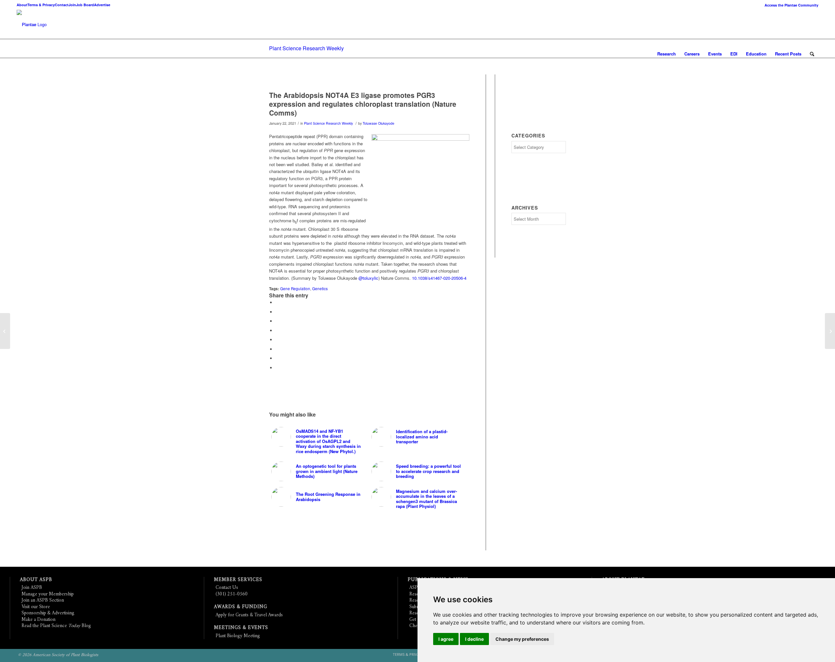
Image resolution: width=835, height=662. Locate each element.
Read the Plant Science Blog (56, 626)
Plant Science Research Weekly (306, 48)
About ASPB (36, 579)
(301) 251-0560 (232, 594)
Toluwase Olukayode (378, 123)
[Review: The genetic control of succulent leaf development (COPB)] (830, 331)
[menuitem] (789, 5)
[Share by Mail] (277, 368)
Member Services (238, 579)
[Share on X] (277, 312)
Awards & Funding (240, 607)
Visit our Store (36, 607)
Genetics (320, 288)
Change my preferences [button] (522, 639)
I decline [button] (474, 639)
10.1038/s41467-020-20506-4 (439, 278)
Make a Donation (38, 619)
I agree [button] (445, 639)
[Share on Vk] (277, 349)
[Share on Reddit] (277, 358)
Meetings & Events (241, 627)
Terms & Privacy (41, 4)
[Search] (812, 54)
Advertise (102, 4)
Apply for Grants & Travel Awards (249, 615)
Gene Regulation (295, 288)
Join (72, 4)
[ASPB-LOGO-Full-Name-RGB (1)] (26, 24)
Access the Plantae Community (791, 5)
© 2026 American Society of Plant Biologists (58, 655)
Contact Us (227, 587)
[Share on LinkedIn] (277, 330)
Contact (61, 4)
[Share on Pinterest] (277, 321)
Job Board (85, 4)
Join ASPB (32, 587)
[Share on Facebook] (277, 302)
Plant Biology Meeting (238, 636)
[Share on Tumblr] (277, 340)
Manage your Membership (48, 594)
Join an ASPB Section (43, 600)
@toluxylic (368, 278)
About (22, 4)
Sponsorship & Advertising (48, 613)
